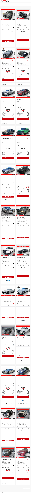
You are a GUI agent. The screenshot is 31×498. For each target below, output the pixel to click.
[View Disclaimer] (8, 29)
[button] (14, 14)
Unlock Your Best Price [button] (8, 41)
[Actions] (13, 22)
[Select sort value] (29, 7)
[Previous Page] (23, 488)
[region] (8, 37)
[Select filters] (27, 7)
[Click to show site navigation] (30, 1)
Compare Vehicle (5, 45)
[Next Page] (25, 488)
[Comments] (13, 29)
